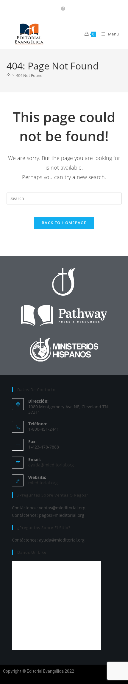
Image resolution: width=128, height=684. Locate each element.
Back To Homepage (64, 222)
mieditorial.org (43, 483)
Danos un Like (31, 552)
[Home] (8, 75)
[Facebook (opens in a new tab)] (64, 8)
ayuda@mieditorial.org (51, 465)
